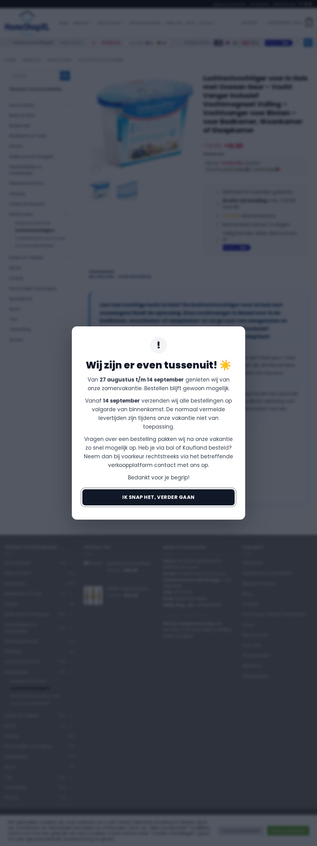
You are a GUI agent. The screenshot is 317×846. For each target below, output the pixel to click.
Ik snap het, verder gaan (158, 497)
